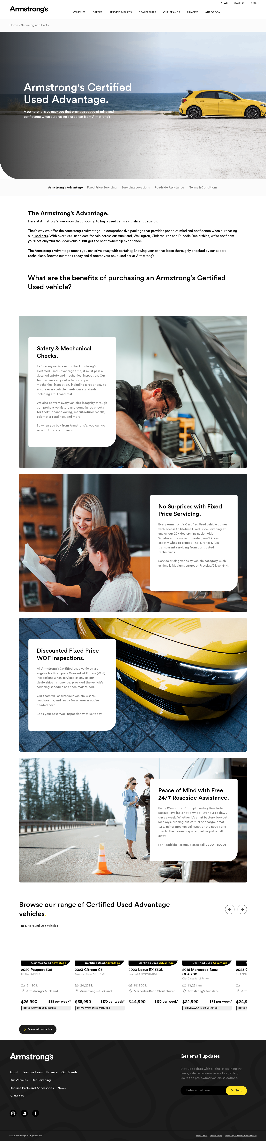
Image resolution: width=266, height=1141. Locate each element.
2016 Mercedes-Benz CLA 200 (200, 972)
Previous (16, 974)
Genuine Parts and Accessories (32, 1088)
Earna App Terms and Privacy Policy (240, 1136)
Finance (51, 1072)
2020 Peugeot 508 (36, 970)
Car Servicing (41, 1080)
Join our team (32, 1072)
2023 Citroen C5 (89, 970)
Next (250, 974)
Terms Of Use (201, 1136)
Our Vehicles (19, 1080)
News (62, 1088)
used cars (40, 236)
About (14, 1072)
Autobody (17, 1095)
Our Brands (69, 1072)
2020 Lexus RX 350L (146, 970)
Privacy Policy (216, 1136)
